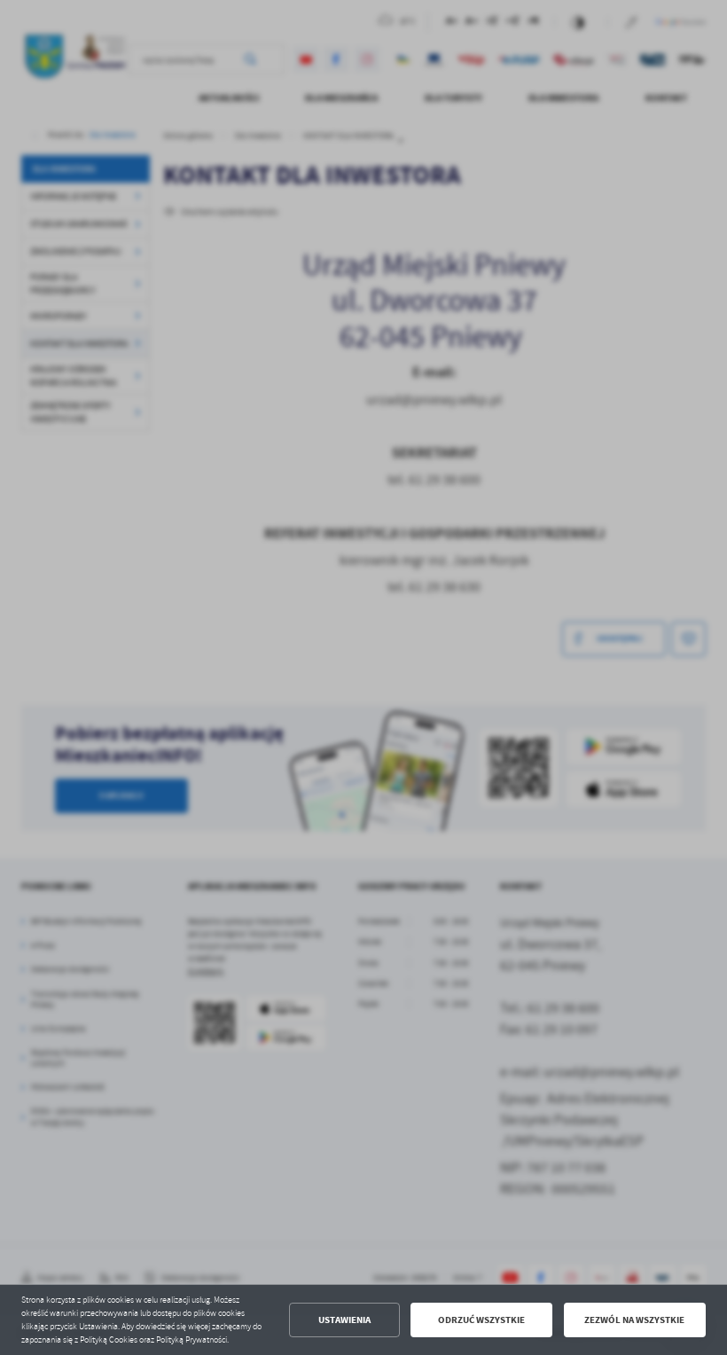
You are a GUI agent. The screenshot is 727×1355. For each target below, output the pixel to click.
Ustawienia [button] (344, 1320)
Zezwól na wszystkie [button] (634, 1320)
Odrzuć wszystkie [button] (481, 1320)
